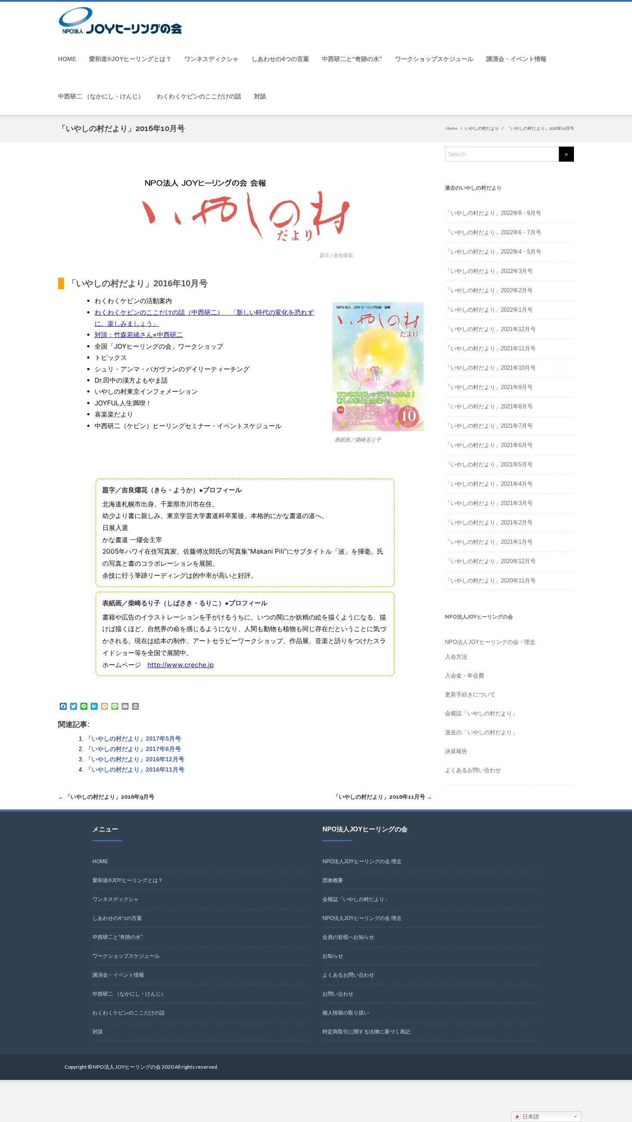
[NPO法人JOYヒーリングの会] (122, 21)
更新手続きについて (470, 694)
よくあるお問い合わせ (473, 770)
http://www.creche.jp (180, 665)
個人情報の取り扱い (345, 1013)
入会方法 (456, 656)
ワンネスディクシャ (211, 58)
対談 (260, 96)
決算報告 (456, 751)
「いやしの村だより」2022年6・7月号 (493, 232)
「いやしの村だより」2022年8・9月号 (493, 213)
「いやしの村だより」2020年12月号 (490, 561)
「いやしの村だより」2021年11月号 (490, 348)
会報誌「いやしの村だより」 (481, 713)
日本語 (530, 1116)
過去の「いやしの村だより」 (481, 732)
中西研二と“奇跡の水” (352, 58)
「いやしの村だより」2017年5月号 (133, 738)
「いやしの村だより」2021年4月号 (489, 484)
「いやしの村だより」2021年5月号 (489, 464)
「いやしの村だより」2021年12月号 (490, 329)
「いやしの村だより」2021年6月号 (489, 445)
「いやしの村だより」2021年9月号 (489, 387)
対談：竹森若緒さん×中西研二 (139, 335)
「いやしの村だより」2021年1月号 (489, 542)
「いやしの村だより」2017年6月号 (133, 748)
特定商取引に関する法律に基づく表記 (366, 1032)
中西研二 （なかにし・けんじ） (101, 96)
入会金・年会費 (464, 675)
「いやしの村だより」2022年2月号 (489, 290)
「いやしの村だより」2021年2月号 (489, 522)
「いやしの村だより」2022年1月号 (489, 310)
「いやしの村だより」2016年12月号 (135, 759)
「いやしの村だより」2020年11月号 (490, 580)
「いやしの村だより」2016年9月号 (106, 797)
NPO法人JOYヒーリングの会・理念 (490, 642)
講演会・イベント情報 (516, 58)
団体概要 (332, 880)
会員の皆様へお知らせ (348, 937)
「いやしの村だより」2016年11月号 (135, 769)
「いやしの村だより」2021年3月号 (489, 503)
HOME (67, 58)
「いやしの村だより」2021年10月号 (490, 368)
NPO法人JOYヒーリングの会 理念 (362, 861)
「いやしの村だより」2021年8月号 (489, 406)
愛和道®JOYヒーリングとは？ (130, 58)
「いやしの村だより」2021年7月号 (489, 426)
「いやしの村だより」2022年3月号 (489, 271)
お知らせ (332, 956)
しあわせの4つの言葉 (280, 58)
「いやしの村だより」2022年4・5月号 (493, 251)
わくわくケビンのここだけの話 (199, 96)
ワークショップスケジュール (434, 58)
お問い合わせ (337, 994)
